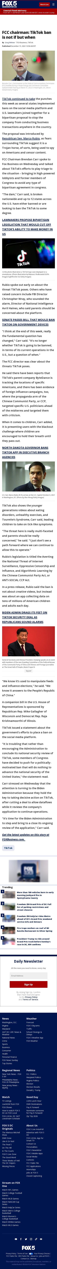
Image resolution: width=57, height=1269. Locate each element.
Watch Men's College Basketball (11, 1211)
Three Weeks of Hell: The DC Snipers (11, 1161)
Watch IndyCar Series (11, 1207)
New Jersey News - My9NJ (10, 1086)
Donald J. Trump (33, 1090)
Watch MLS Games (10, 1225)
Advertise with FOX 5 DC (35, 1133)
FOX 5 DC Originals (7, 1127)
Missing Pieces (8, 1166)
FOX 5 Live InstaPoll (34, 1129)
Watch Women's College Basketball (10, 1217)
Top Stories (7, 1063)
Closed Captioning (34, 1176)
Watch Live (44, 4)
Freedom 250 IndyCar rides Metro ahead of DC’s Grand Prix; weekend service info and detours (34, 919)
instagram (31, 1239)
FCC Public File (32, 1163)
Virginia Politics (32, 1080)
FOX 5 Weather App (34, 1037)
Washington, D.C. (9, 1022)
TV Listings (6, 1101)
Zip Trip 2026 (32, 1116)
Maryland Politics (33, 1077)
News (5, 1018)
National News (8, 1037)
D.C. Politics (31, 1074)
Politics (30, 1070)
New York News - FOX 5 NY (11, 1075)
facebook (21, 1239)
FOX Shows (7, 1107)
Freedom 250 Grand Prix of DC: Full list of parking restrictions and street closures (34, 907)
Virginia (5, 1025)
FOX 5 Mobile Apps (34, 1153)
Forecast (30, 1022)
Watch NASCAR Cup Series (10, 1203)
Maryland (6, 1029)
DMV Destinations (34, 1104)
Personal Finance (9, 1057)
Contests (30, 1160)
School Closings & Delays (34, 1033)
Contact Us (31, 1143)
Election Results (33, 1087)
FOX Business (22, 42)
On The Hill (7, 1147)
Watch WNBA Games (11, 1222)
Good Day (32, 1097)
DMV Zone (6, 1138)
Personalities (31, 1147)
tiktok (36, 1239)
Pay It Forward (32, 1107)
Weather (31, 1018)
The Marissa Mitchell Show (11, 1133)
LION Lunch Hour (33, 1101)
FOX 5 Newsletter (33, 1150)
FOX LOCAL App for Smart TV (34, 1139)
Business (6, 1047)
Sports (5, 1044)
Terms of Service (30, 999)
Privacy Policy (31, 997)
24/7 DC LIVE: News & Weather (11, 1033)
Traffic (29, 1029)
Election (29, 1083)
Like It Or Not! (8, 1141)
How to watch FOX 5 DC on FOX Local (11, 1111)
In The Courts (8, 1151)
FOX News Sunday (10, 1060)
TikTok (30, 42)
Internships (31, 1169)
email (41, 1239)
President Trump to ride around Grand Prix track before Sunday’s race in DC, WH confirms (34, 942)
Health (5, 1053)
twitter (26, 1239)
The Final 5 (7, 1144)
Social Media (31, 1156)
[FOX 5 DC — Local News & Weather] (9, 4)
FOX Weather (32, 1041)
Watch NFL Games (10, 1190)
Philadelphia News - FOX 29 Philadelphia (10, 1080)
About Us (31, 1125)
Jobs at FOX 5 (32, 1172)
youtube (16, 1239)
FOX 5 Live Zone (9, 1154)
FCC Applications (33, 1166)
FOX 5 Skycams (33, 1025)
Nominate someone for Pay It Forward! (35, 1111)
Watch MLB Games (10, 1198)
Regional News (11, 1070)
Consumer (6, 1050)
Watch (6, 1097)
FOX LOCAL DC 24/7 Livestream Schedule (11, 1117)
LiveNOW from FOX (10, 1104)
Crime (4, 1041)
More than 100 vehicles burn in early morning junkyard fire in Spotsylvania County (35, 895)
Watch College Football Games (12, 1194)
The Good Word (9, 1157)
